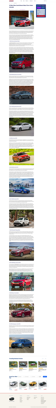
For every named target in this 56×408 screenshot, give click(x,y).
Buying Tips (21, 400)
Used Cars (21, 398)
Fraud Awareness (43, 402)
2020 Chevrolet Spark (12, 42)
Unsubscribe (42, 403)
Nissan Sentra (17, 264)
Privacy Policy (42, 398)
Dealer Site (28, 398)
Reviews (21, 399)
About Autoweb (28, 397)
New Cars (21, 397)
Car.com (35, 398)
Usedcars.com (35, 397)
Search (45, 376)
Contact (28, 399)
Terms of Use (42, 397)
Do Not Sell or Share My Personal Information (43, 401)
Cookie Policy (42, 399)
